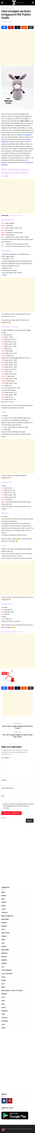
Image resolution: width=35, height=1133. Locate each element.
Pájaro (3, 980)
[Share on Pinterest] (11, 27)
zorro (3, 1028)
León (2, 943)
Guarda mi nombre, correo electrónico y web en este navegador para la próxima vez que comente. (18, 806)
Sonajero (4, 1011)
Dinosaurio (5, 919)
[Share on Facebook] (4, 27)
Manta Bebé (5, 950)
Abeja (3, 892)
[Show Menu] (2, 2)
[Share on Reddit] (24, 27)
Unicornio (4, 1021)
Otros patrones (6, 973)
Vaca (3, 1024)
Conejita (4, 912)
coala (3, 909)
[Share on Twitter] (17, 27)
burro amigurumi (26, 135)
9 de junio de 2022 (6, 21)
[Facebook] (4, 1100)
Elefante (4, 923)
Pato (3, 984)
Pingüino (4, 994)
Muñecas (4, 960)
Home (3, 8)
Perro (3, 987)
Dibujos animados (7, 916)
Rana (2, 1004)
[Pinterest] (9, 1100)
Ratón (3, 1007)
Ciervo (3, 906)
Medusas (4, 956)
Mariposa (4, 953)
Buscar (3, 818)
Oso (2, 967)
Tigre (3, 1014)
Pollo (3, 997)
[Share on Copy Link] (31, 27)
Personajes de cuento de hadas (11, 990)
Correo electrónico (7, 788)
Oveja (3, 977)
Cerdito (4, 902)
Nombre (4, 780)
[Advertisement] (17, 48)
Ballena (3, 895)
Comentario (5, 758)
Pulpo (3, 1001)
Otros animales (10, 8)
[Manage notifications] (3, 1129)
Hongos (4, 936)
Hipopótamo (5, 933)
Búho (3, 899)
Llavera (3, 946)
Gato (3, 929)
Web (2, 796)
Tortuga (4, 1018)
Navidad (4, 963)
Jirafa (3, 939)
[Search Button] (33, 2)
